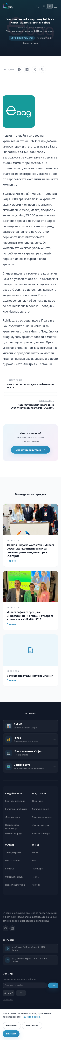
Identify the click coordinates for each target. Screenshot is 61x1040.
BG (50, 6)
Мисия (35, 852)
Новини (35, 877)
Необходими (32, 1025)
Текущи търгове (13, 852)
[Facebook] (19, 69)
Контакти (36, 885)
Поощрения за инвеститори (12, 826)
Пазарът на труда (13, 833)
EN (44, 6)
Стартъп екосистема (42, 817)
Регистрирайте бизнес (16, 809)
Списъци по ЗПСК (14, 877)
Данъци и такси (12, 817)
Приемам (11, 1033)
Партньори (37, 868)
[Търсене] (37, 6)
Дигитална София (40, 809)
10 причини (37, 801)
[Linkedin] (12, 928)
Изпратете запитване (28, 449)
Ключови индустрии (15, 801)
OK (53, 985)
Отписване (8, 999)
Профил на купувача (15, 885)
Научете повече (31, 1016)
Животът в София (40, 825)
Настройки (11, 1025)
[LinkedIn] (27, 69)
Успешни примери (22, 38)
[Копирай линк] (42, 69)
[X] (35, 69)
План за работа (12, 860)
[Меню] (55, 6)
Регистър (9, 868)
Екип (34, 860)
